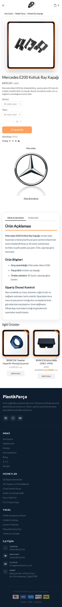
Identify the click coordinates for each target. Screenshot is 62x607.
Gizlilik (23, 602)
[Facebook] (6, 418)
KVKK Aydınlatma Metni (14, 515)
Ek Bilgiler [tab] (33, 218)
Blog (5, 457)
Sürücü (5, 99)
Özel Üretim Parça (12, 488)
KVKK (30, 602)
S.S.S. (6, 461)
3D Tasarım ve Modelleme (16, 484)
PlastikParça (15, 396)
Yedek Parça (20, 13)
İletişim (6, 466)
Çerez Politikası (11, 524)
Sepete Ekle (18, 130)
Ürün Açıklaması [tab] (15, 218)
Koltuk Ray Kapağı (35, 13)
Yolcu (4, 109)
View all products (31, 198)
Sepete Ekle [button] (15, 373)
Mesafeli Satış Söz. (12, 529)
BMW (46, 367)
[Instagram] (13, 418)
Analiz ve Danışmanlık (13, 493)
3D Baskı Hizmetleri (12, 479)
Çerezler (38, 602)
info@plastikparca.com (21, 565)
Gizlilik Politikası (10, 520)
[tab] (15, 218)
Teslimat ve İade (11, 533)
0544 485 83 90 (17, 549)
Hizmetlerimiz (10, 452)
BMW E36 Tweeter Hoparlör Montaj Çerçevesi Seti (16, 363)
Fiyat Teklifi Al (9, 497)
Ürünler (6, 448)
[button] (56, 357)
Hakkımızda (8, 443)
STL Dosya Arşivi (11, 502)
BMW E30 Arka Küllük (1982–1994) (46, 362)
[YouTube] (20, 418)
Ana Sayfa (8, 13)
